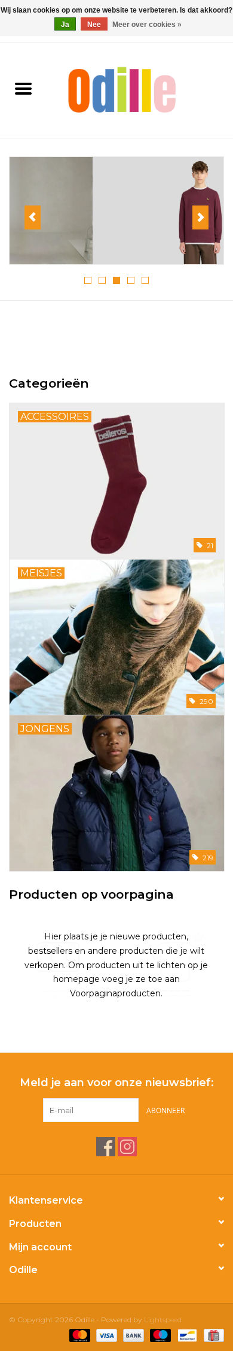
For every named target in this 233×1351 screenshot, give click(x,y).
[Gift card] (212, 1334)
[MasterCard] (78, 1334)
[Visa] (105, 1334)
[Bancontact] (186, 1334)
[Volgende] (200, 217)
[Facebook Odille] (105, 1146)
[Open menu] (23, 88)
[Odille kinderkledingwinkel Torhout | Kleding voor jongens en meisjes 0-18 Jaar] (139, 89)
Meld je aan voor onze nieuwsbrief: (117, 1083)
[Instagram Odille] (127, 1146)
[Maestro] (159, 1334)
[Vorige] (32, 217)
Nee (94, 24)
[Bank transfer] (132, 1334)
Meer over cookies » (147, 24)
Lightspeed (163, 1319)
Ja (65, 24)
